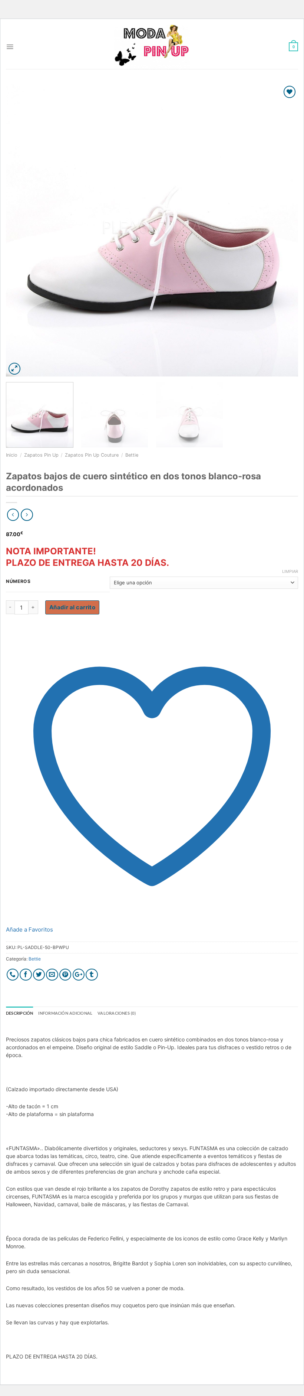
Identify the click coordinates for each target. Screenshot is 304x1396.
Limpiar (290, 571)
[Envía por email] (52, 975)
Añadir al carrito (72, 607)
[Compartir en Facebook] (26, 975)
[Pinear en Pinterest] (65, 975)
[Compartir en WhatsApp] (13, 975)
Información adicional (65, 1013)
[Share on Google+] (79, 975)
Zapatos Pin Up (41, 455)
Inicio (11, 455)
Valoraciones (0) (117, 1013)
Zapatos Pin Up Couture (92, 455)
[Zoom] (15, 369)
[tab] (19, 1014)
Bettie (131, 455)
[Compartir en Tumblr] (92, 975)
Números (18, 581)
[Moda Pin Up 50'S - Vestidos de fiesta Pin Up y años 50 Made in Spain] (152, 47)
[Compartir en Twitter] (39, 975)
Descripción (19, 1013)
